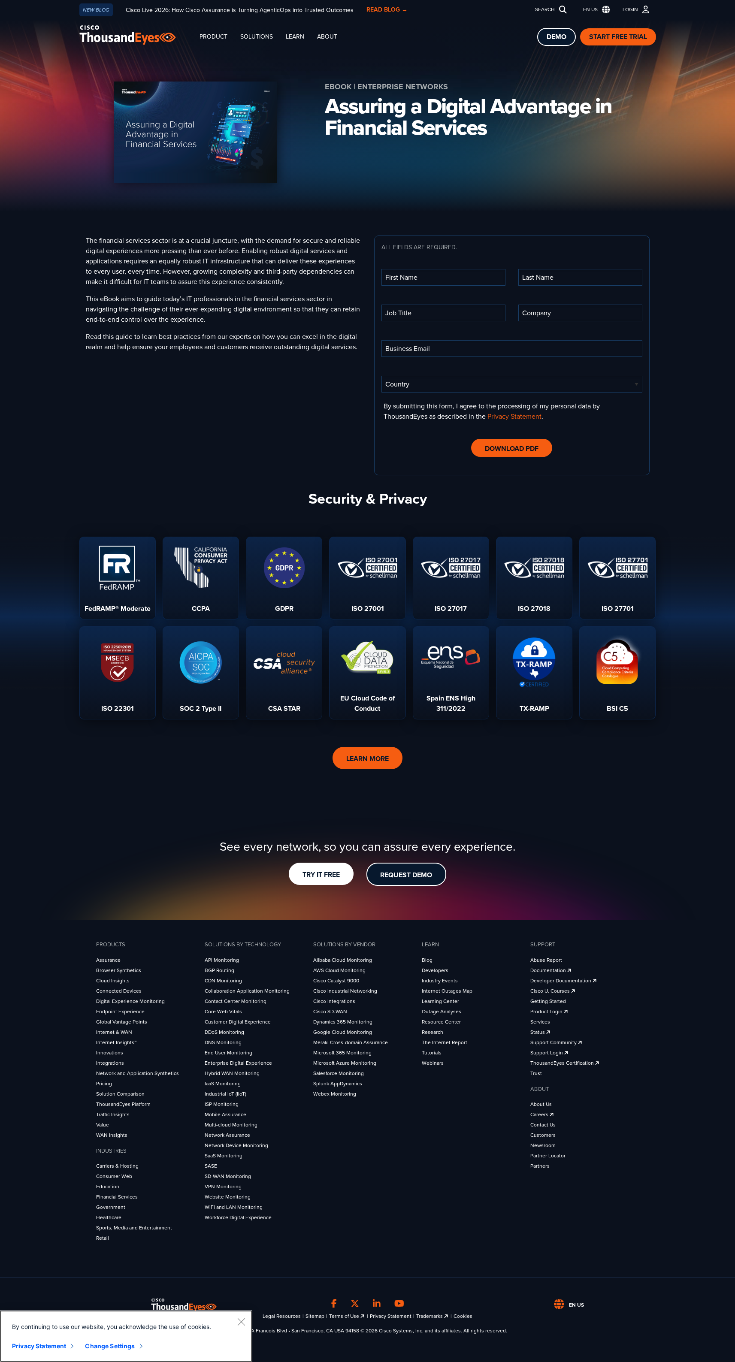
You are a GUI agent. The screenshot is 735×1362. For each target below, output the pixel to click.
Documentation (548, 970)
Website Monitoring (228, 1197)
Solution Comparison (120, 1094)
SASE (211, 1166)
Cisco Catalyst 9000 (336, 981)
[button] (595, 9)
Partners (540, 1166)
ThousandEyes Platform (123, 1104)
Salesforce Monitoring (338, 1073)
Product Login (547, 1012)
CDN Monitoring (223, 981)
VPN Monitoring (223, 1187)
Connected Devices (119, 991)
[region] (126, 1336)
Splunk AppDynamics (337, 1084)
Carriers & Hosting (117, 1166)
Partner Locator (548, 1156)
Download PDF (511, 448)
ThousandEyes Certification (562, 1063)
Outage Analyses (441, 1012)
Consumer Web (114, 1176)
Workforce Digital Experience (238, 1217)
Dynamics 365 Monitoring (342, 1022)
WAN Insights (111, 1135)
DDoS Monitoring (224, 1032)
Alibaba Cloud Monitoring (342, 960)
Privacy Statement (514, 416)
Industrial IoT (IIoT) (225, 1094)
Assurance (108, 960)
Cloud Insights (113, 981)
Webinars (433, 1063)
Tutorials (432, 1053)
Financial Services (117, 1197)
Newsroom (543, 1145)
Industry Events (440, 981)
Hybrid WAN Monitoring (232, 1073)
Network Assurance (227, 1135)
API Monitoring (222, 960)
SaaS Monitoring (223, 1156)
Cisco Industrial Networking (345, 991)
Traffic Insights (113, 1114)
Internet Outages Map (447, 991)
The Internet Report (444, 1042)
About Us (541, 1104)
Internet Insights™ (116, 1042)
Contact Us (543, 1125)
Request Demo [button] (406, 875)
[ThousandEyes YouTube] (399, 1304)
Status (538, 1032)
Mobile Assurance (225, 1114)
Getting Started (548, 1001)
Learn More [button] (367, 759)
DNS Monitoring (223, 1042)
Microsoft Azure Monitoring (344, 1063)
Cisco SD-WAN (330, 1012)
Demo (556, 37)
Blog (427, 960)
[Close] (241, 1321)
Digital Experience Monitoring (130, 1001)
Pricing (104, 1084)
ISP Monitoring (222, 1104)
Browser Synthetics (118, 970)
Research (432, 1032)
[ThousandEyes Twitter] (355, 1304)
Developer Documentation (561, 981)
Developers (435, 970)
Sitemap (314, 1316)
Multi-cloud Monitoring (231, 1125)
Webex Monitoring (334, 1094)
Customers (543, 1135)
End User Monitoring (228, 1053)
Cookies (463, 1316)
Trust (536, 1073)
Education (107, 1187)
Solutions (256, 36)
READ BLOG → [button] (387, 9)
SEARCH (545, 9)
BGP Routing (219, 970)
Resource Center (441, 1022)
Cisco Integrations (334, 1001)
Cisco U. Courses (550, 991)
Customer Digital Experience (238, 1022)
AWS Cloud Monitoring (339, 970)
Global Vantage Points (121, 1022)
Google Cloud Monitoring (342, 1032)
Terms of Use (344, 1316)
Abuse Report (546, 960)
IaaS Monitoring (223, 1084)
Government (110, 1207)
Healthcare (108, 1217)
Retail (102, 1238)
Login (630, 9)
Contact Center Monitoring (235, 1001)
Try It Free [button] (321, 874)
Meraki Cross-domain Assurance (350, 1042)
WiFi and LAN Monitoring (234, 1207)
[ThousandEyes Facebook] (334, 1304)
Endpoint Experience (120, 1012)
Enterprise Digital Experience (238, 1063)
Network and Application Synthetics (137, 1073)
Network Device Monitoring (236, 1145)
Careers (540, 1114)
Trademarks (430, 1316)
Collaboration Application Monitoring (247, 991)
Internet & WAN (114, 1032)
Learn (295, 36)
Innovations (109, 1053)
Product (213, 36)
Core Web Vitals (223, 1012)
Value (102, 1125)
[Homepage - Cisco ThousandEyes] (136, 35)
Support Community (554, 1042)
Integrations (110, 1063)
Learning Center (440, 1001)
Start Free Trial (618, 37)
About (327, 36)
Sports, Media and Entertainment (134, 1228)
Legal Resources (282, 1316)
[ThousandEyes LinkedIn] (377, 1304)
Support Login (547, 1053)
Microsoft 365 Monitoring (342, 1053)
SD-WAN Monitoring (228, 1176)
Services (540, 1022)
